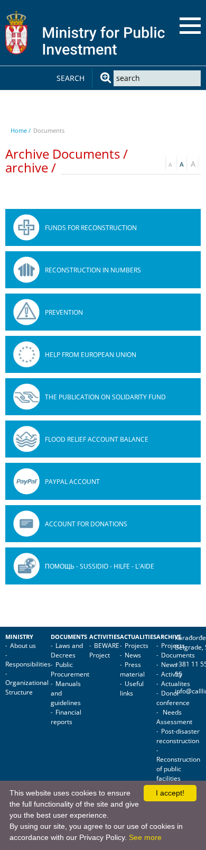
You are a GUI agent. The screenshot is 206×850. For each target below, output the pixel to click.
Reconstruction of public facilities (178, 769)
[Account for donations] (26, 523)
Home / (21, 130)
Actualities (138, 637)
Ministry (19, 637)
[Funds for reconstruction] (26, 227)
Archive (168, 637)
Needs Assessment (174, 717)
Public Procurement (70, 669)
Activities (104, 637)
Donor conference (173, 698)
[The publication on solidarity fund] (26, 396)
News (133, 655)
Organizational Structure (27, 687)
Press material (132, 669)
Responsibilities (28, 664)
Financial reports (66, 717)
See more (145, 837)
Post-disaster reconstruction (178, 736)
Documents (69, 637)
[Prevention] (26, 312)
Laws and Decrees (67, 650)
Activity (171, 674)
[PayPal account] (26, 481)
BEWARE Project (104, 650)
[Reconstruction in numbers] (26, 270)
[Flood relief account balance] (26, 439)
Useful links (132, 688)
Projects (136, 645)
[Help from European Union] (26, 354)
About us (23, 645)
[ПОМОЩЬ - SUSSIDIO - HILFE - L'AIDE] (26, 566)
